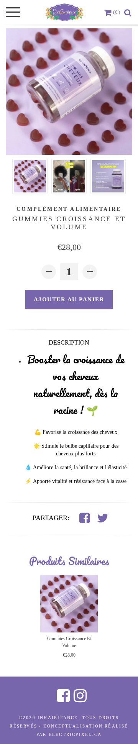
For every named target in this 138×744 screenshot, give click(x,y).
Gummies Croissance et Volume (69, 642)
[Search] (128, 12)
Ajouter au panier (69, 299)
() (116, 12)
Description (69, 342)
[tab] (69, 342)
